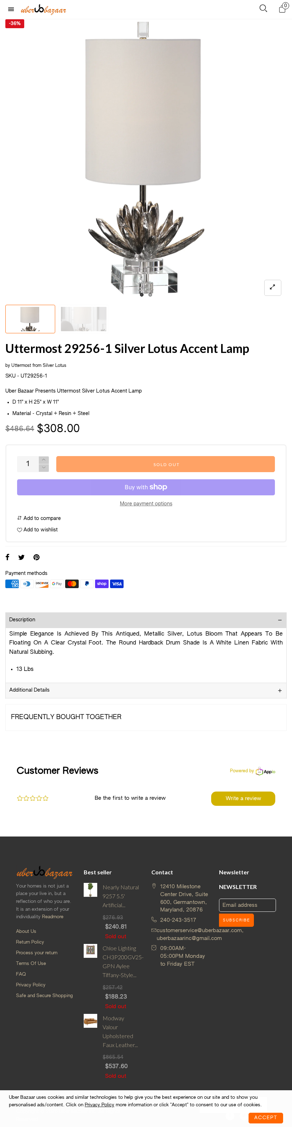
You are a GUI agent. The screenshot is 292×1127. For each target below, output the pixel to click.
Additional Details (29, 690)
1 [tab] (142, 295)
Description (22, 619)
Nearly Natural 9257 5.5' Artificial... (121, 896)
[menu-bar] (12, 9)
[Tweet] (21, 558)
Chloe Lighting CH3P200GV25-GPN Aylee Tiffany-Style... (122, 961)
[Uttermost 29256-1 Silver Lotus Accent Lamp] (146, 160)
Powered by (242, 771)
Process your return (36, 953)
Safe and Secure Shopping (44, 996)
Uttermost (21, 366)
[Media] (272, 288)
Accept (265, 1118)
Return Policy (30, 942)
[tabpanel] (146, 160)
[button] (43, 468)
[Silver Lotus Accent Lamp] (84, 319)
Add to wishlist (40, 529)
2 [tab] (150, 295)
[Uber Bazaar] (43, 9)
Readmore (52, 917)
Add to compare (41, 518)
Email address (240, 905)
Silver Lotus (54, 366)
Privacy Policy (31, 985)
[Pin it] (36, 558)
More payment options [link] (146, 503)
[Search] (263, 9)
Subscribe (236, 920)
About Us (26, 931)
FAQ (21, 974)
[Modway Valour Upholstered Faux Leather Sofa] (90, 1047)
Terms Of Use (31, 963)
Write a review (243, 798)
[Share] (7, 558)
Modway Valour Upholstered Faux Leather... (120, 1031)
